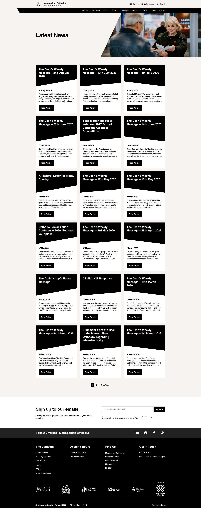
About (114, 10)
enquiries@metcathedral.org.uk (152, 456)
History (124, 10)
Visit (104, 10)
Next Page (106, 385)
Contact (162, 10)
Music (146, 10)
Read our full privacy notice (130, 418)
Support (135, 10)
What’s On (96, 10)
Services (85, 10)
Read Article (46, 108)
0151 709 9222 (145, 452)
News (154, 10)
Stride (163, 505)
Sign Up (159, 409)
